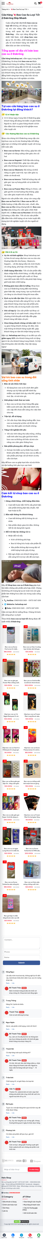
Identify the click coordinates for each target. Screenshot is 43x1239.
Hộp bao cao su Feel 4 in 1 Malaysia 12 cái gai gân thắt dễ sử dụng (11, 750)
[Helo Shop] (10, 3)
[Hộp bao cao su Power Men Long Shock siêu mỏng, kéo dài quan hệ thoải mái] (32, 702)
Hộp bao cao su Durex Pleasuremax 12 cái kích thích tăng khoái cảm (32, 750)
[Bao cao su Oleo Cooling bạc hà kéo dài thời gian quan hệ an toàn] (32, 635)
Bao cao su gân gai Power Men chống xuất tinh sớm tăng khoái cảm (11, 683)
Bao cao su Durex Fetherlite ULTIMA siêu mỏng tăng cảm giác (32, 851)
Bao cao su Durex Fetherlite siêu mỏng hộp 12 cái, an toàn (11, 884)
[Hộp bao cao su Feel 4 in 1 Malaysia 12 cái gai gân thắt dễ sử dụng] (11, 736)
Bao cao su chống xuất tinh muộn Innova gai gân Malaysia (32, 783)
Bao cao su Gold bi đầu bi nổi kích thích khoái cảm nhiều (32, 683)
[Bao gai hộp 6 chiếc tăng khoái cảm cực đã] (11, 904)
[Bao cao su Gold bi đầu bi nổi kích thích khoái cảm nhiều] (32, 668)
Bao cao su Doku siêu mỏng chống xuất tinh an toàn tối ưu (32, 884)
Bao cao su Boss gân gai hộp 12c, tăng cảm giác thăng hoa (11, 783)
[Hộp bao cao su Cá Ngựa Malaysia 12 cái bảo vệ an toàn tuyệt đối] (11, 702)
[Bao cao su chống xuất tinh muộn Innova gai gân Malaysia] (32, 769)
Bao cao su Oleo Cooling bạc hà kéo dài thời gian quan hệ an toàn (32, 649)
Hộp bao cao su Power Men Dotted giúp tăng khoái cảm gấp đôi (32, 817)
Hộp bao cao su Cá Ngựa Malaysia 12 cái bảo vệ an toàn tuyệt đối (11, 716)
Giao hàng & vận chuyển (32, 1202)
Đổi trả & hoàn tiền (30, 1213)
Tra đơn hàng (34, 1169)
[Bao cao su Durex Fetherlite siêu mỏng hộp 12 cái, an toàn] (11, 870)
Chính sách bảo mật (10, 1205)
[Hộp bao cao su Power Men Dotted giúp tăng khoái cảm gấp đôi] (32, 803)
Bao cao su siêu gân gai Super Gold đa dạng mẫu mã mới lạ (11, 817)
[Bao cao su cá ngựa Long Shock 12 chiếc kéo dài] (11, 836)
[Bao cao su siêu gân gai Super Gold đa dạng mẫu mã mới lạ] (11, 803)
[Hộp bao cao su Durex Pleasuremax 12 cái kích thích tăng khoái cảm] (32, 736)
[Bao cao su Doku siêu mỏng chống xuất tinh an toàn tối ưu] (32, 870)
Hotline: (11, 1193)
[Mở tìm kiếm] (35, 3)
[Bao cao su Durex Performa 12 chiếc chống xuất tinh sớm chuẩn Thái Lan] (11, 635)
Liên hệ (5, 1211)
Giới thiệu (6, 1208)
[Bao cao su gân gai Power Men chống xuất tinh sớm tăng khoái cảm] (11, 668)
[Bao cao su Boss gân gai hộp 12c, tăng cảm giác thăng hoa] (11, 769)
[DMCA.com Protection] (21, 1221)
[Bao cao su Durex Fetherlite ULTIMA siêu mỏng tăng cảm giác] (32, 836)
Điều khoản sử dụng (9, 1202)
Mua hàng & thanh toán (32, 1205)
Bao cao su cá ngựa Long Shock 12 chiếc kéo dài (11, 851)
